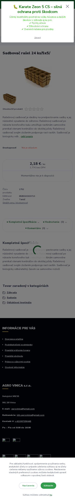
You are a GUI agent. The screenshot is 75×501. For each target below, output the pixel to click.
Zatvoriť (37, 37)
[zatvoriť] (67, 7)
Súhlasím (48, 485)
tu (51, 494)
